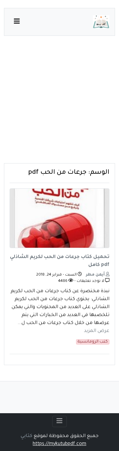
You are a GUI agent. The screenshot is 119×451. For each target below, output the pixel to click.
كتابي (26, 436)
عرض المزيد (96, 331)
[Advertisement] (59, 103)
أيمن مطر (96, 275)
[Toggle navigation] (59, 421)
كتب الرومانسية (93, 342)
